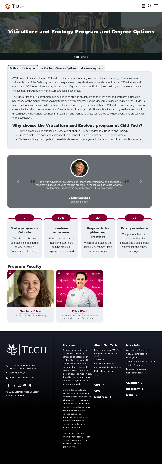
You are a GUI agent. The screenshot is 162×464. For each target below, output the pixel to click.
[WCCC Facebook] (8, 388)
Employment (132, 360)
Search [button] (150, 6)
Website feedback (134, 376)
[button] (22, 68)
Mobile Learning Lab (104, 374)
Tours (97, 378)
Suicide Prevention (135, 368)
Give (97, 388)
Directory (133, 392)
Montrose (101, 400)
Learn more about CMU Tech (107, 353)
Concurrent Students (104, 366)
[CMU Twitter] (14, 388)
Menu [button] (156, 6)
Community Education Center (108, 370)
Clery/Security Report (136, 357)
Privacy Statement (15, 398)
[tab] (22, 68)
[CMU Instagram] (19, 388)
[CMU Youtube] (24, 388)
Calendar (144, 6)
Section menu (81, 57)
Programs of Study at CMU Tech (106, 357)
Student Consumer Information (141, 364)
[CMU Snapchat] (30, 388)
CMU (97, 394)
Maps (129, 398)
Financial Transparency (137, 372)
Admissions (100, 362)
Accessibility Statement (137, 353)
